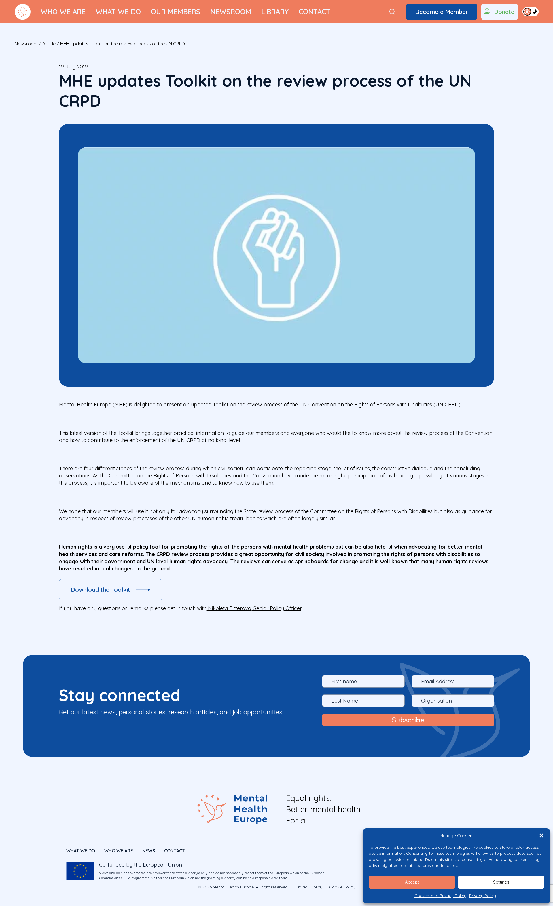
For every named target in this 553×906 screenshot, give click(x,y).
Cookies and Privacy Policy (440, 895)
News (148, 851)
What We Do (118, 11)
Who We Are (63, 11)
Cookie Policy (342, 887)
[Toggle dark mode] (530, 11)
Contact (314, 11)
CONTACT (174, 851)
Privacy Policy (482, 895)
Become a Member (441, 11)
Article (49, 44)
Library (275, 11)
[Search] (392, 12)
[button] (541, 835)
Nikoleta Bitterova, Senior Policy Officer (254, 608)
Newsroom (230, 11)
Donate (504, 11)
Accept (412, 882)
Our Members (175, 11)
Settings (501, 882)
